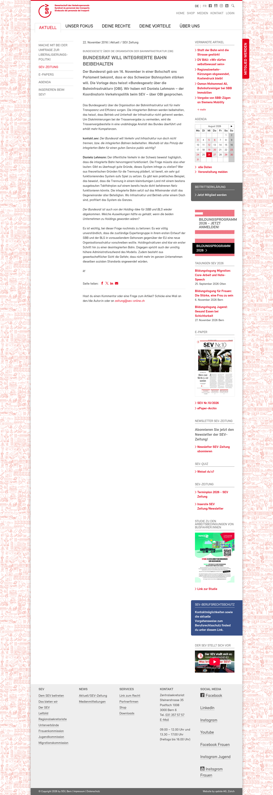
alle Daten (204, 167)
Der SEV (44, 707)
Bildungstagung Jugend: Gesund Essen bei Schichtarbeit (211, 312)
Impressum (79, 791)
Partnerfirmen (128, 701)
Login (230, 13)
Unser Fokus (79, 26)
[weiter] (231, 126)
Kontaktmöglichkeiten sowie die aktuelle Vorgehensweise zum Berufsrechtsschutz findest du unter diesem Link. (214, 621)
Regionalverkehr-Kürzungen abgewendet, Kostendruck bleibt (213, 74)
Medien (202, 13)
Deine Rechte (116, 26)
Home (180, 13)
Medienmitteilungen (92, 701)
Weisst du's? (205, 471)
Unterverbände (49, 725)
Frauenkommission (51, 731)
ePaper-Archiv (207, 408)
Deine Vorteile (155, 26)
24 (198, 155)
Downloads (126, 713)
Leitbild (43, 713)
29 (226, 155)
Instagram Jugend (215, 757)
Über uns (190, 26)
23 (231, 150)
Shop (191, 13)
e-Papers (46, 74)
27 (214, 155)
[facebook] (102, 284)
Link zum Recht (129, 695)
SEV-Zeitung (48, 67)
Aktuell (48, 28)
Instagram (208, 720)
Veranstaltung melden (212, 172)
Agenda (45, 82)
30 (231, 155)
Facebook (214, 696)
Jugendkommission (51, 737)
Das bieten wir (48, 701)
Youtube (207, 733)
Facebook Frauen (215, 745)
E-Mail (164, 720)
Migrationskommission (53, 743)
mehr (202, 109)
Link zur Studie (207, 589)
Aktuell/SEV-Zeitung (93, 695)
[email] (116, 284)
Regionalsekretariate (53, 719)
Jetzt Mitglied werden (212, 195)
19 (209, 150)
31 (198, 160)
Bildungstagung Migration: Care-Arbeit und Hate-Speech (213, 275)
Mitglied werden (246, 59)
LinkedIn (207, 708)
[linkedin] (111, 284)
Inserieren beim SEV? (51, 92)
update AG (221, 791)
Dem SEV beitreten (51, 695)
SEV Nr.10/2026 (208, 403)
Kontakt (217, 13)
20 (214, 150)
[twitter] (107, 284)
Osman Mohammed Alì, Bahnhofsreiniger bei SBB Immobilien (214, 88)
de (197, 6)
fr (204, 6)
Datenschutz (93, 791)
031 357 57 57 (174, 715)
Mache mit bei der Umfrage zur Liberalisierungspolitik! (53, 52)
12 (209, 145)
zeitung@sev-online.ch (130, 301)
